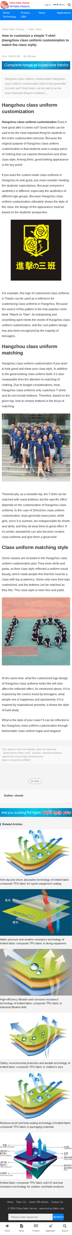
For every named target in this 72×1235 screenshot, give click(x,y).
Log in (47, 4)
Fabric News (35, 29)
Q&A (23, 16)
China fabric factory (26, 1208)
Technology (9, 16)
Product (25, 12)
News (42, 12)
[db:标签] (35, 781)
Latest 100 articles (39, 1202)
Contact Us (57, 1202)
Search (58, 1217)
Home (6, 12)
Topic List (21, 1202)
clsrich (19, 795)
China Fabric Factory (13, 29)
